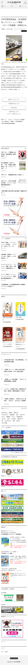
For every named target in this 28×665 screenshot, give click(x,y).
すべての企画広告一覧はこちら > (19, 452)
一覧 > (25, 148)
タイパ (3, 416)
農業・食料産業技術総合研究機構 (8, 123)
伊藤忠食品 (12, 414)
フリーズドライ (8, 420)
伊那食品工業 (19, 416)
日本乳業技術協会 (19, 121)
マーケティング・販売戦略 (19, 119)
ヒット (13, 416)
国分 (17, 414)
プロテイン (22, 414)
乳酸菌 (12, 121)
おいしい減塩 (4, 422)
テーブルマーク (5, 414)
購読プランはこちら (14, 99)
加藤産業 (8, 416)
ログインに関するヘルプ (14, 114)
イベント (10, 119)
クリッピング (15, 6)
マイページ (14, 658)
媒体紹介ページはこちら (7, 465)
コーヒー (3, 418)
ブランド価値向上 (5, 121)
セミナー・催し (9, 29)
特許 (14, 420)
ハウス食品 (13, 418)
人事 (8, 418)
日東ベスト (16, 412)
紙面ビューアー (6, 6)
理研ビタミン (20, 418)
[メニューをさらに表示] (2, 2)
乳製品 (3, 29)
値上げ (18, 420)
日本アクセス (4, 412)
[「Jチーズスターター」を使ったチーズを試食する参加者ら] (14, 48)
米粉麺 (10, 412)
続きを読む (14, 107)
